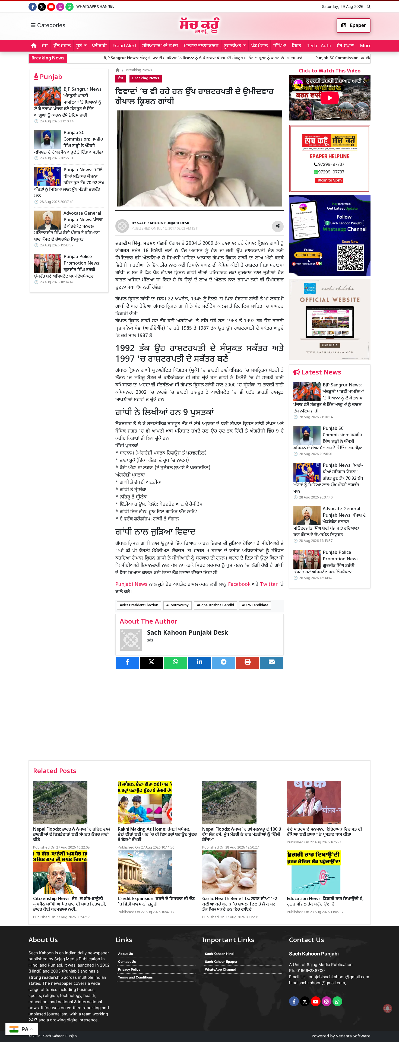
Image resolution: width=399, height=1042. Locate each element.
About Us (125, 954)
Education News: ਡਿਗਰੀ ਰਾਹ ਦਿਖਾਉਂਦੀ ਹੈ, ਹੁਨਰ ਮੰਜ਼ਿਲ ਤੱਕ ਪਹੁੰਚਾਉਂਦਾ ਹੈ (325, 901)
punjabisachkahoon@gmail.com (339, 976)
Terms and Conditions (135, 977)
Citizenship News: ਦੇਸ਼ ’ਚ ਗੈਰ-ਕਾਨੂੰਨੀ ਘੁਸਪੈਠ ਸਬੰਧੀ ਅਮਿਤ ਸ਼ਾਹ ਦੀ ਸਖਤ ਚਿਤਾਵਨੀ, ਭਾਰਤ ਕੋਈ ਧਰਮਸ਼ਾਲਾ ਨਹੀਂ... (69, 904)
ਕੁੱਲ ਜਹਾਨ (62, 46)
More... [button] (367, 46)
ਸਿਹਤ (296, 46)
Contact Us (127, 962)
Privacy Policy (129, 969)
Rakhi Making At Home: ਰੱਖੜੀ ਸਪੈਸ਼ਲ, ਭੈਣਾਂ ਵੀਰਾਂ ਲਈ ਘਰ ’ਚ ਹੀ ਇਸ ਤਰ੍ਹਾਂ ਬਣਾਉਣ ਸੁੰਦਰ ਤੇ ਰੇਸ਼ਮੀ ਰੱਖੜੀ (157, 835)
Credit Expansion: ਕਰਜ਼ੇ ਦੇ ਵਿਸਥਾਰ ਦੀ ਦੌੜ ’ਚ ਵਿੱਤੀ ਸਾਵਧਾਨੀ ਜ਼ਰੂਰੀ (156, 901)
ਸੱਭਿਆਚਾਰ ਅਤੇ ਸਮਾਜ (160, 46)
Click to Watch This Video (330, 71)
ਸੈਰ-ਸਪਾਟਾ (345, 46)
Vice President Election (140, 605)
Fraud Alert (124, 46)
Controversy (179, 605)
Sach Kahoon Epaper (221, 962)
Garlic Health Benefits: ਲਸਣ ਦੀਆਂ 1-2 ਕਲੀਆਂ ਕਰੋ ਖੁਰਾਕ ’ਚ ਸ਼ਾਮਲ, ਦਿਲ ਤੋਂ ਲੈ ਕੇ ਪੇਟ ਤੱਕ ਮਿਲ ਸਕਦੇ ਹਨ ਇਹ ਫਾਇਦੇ (239, 904)
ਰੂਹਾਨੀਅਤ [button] (232, 46)
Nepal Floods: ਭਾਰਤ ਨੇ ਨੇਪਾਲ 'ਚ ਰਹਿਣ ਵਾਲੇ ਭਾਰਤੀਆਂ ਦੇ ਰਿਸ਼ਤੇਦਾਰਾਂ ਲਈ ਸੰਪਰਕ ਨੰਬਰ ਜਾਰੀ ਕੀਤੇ (71, 835)
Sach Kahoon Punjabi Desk (187, 633)
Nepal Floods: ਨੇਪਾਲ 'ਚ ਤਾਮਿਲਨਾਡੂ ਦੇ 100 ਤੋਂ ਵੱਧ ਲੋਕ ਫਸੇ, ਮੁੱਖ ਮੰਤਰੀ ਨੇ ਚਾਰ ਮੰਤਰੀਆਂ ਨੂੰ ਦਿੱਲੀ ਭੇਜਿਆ (241, 835)
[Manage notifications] (387, 1008)
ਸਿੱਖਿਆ (279, 46)
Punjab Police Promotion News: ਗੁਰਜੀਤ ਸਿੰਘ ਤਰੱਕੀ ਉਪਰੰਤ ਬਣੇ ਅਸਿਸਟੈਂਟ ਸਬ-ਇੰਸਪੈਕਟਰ (67, 266)
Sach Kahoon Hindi (219, 954)
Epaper (357, 25)
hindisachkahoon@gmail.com (317, 982)
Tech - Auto (319, 46)
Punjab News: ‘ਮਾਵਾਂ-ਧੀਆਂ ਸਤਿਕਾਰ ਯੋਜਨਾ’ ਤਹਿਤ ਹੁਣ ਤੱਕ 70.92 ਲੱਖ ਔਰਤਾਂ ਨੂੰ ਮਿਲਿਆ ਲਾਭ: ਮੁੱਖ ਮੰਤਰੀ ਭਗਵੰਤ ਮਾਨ (69, 183)
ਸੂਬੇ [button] (79, 46)
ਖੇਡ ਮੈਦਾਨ (259, 46)
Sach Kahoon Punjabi (60, 1036)
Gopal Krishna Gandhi (216, 605)
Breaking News (139, 70)
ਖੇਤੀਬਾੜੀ (99, 46)
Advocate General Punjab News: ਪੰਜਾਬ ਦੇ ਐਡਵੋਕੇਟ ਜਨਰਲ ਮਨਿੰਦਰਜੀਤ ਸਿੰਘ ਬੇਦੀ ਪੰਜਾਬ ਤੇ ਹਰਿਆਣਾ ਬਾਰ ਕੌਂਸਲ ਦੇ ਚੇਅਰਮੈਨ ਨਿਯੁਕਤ (68, 227)
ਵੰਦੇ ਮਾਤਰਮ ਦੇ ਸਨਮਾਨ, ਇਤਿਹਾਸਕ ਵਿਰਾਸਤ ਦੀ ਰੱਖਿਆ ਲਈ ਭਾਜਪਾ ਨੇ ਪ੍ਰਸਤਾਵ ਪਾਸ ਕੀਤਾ (324, 832)
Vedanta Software (353, 1036)
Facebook (239, 585)
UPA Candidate (256, 605)
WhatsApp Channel (95, 6)
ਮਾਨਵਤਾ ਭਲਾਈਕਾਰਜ (201, 46)
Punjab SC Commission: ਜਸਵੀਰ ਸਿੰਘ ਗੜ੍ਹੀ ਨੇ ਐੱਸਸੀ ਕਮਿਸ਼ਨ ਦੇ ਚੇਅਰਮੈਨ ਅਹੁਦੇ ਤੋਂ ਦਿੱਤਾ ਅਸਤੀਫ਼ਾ (68, 142)
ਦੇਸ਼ (45, 46)
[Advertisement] (329, 676)
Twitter (269, 585)
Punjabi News (131, 585)
